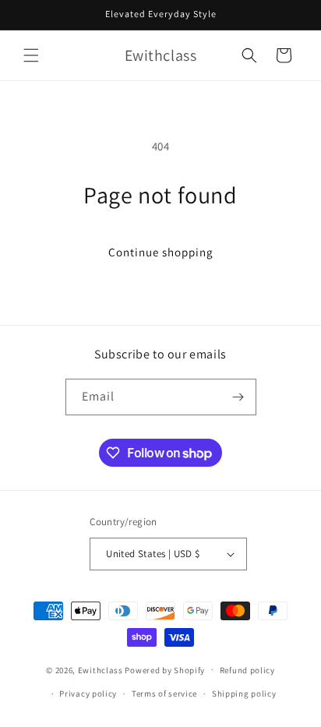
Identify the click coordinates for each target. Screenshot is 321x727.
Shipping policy (244, 693)
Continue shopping (160, 252)
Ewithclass (100, 669)
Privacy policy (88, 693)
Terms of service (164, 693)
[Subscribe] (238, 397)
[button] (31, 55)
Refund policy (247, 670)
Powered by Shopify (165, 669)
